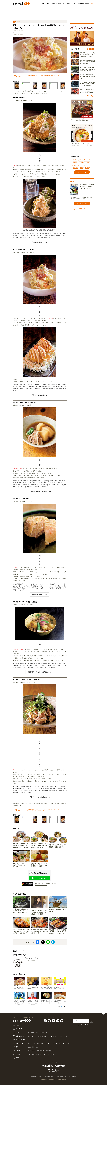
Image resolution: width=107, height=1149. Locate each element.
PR (46, 1032)
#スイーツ (86, 159)
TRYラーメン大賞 (20, 1039)
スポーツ (46, 1043)
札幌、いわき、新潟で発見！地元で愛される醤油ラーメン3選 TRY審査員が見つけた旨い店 (57, 846)
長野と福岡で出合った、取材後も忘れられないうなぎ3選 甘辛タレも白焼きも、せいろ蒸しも (57, 931)
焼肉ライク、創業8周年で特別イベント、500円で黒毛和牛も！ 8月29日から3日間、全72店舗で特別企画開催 (87, 91)
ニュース (43, 3)
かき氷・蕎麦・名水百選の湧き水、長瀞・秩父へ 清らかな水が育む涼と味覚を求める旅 (21, 910)
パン (54, 1036)
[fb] (54, 1020)
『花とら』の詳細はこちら (39, 395)
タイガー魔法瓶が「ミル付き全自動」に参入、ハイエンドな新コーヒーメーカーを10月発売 (87, 84)
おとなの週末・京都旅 (33, 1047)
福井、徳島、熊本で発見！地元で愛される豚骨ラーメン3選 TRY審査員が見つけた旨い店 (21, 845)
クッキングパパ (31, 1050)
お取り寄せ (81, 3)
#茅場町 (75, 162)
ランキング (19, 1028)
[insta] (62, 1020)
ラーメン (49, 1036)
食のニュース (31, 1032)
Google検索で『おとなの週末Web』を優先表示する (46, 883)
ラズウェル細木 (40, 1050)
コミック (73, 3)
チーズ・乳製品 (49, 1054)
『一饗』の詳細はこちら (40, 594)
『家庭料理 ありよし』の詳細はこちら (39, 672)
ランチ (58, 1036)
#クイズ (80, 165)
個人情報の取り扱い (49, 1076)
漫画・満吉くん (49, 1050)
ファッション (52, 1043)
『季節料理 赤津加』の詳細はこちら (39, 491)
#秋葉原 (81, 162)
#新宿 (81, 167)
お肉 (29, 1054)
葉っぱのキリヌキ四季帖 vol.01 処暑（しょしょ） (57, 910)
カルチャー (60, 1043)
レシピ (66, 1043)
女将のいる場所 (33, 908)
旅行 (68, 3)
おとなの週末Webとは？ (36, 1076)
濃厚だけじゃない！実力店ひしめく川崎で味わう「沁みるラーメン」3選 (21, 865)
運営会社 (67, 1076)
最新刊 (87, 3)
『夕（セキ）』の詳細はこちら (39, 797)
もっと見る (90, 95)
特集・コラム (61, 3)
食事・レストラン (52, 3)
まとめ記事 (19, 21)
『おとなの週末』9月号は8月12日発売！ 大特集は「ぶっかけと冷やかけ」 (87, 186)
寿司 (29, 1036)
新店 (37, 1032)
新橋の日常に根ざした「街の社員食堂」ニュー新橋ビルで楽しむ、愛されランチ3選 (39, 865)
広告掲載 (74, 1076)
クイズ (33, 1043)
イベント (42, 1032)
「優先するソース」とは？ (41, 885)
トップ (17, 1025)
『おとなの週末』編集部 (18, 34)
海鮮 (33, 1054)
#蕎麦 (74, 165)
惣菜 (37, 1054)
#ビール (85, 165)
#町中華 (87, 167)
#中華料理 (75, 167)
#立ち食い (87, 162)
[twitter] (45, 1020)
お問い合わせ (60, 1076)
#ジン (80, 159)
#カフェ (75, 159)
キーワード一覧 (82, 1024)
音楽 (41, 1043)
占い (29, 1043)
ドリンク (57, 1054)
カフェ (62, 1036)
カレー (33, 1036)
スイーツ (68, 1036)
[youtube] (58, 1020)
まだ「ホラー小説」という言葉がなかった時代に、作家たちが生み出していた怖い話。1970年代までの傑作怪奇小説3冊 (21, 931)
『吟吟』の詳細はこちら (40, 242)
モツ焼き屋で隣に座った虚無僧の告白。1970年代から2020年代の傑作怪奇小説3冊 (39, 931)
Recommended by (57, 1006)
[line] (49, 1020)
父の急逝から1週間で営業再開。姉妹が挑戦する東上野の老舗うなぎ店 (87, 76)
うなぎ (38, 1036)
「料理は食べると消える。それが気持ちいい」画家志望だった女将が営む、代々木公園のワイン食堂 (39, 912)
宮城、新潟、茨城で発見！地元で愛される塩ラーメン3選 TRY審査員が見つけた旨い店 (39, 845)
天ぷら (43, 1036)
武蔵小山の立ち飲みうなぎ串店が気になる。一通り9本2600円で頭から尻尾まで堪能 (87, 62)
